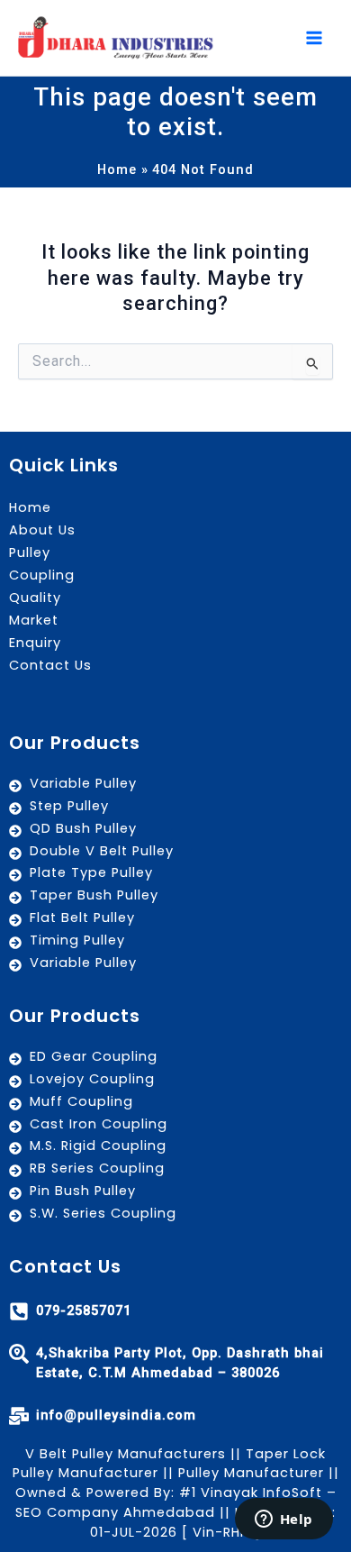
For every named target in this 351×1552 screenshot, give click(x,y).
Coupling (42, 575)
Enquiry (35, 643)
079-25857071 (83, 1310)
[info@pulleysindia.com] (19, 1416)
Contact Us (50, 665)
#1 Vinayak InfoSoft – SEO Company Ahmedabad (176, 1502)
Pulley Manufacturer (251, 1473)
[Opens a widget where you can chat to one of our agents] (283, 1520)
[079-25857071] (19, 1311)
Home (30, 507)
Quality (35, 598)
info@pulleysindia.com (116, 1415)
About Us (42, 530)
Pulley (29, 552)
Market (33, 620)
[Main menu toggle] (314, 38)
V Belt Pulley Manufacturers (125, 1454)
